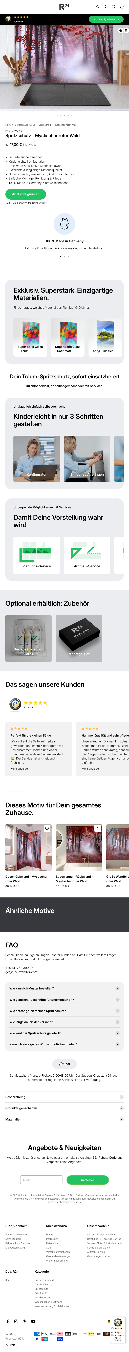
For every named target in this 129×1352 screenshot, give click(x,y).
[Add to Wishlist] (47, 828)
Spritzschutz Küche (25, 124)
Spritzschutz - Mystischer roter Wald (58, 124)
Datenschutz (53, 1243)
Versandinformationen (58, 1251)
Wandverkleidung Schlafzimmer (52, 1306)
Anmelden (88, 1180)
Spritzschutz (41, 1288)
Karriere (9, 1280)
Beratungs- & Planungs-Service (104, 1238)
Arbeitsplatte (41, 1293)
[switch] (118, 1339)
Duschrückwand (43, 1284)
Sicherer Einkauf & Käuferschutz (104, 1243)
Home (8, 124)
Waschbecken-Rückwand (48, 1301)
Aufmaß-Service (96, 1251)
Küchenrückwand (44, 1280)
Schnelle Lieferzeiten (98, 1247)
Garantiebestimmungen (58, 1256)
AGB (48, 1247)
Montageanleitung (15, 1247)
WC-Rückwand (43, 1297)
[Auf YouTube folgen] (33, 1321)
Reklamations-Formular (17, 1243)
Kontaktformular (13, 1238)
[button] (39, 769)
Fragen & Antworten (16, 1234)
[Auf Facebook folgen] (7, 1321)
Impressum (52, 1238)
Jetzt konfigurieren (25, 194)
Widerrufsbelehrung (57, 1260)
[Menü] (124, 1319)
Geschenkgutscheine (98, 1256)
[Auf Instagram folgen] (16, 1321)
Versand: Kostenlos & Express (103, 1234)
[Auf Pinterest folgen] (25, 1321)
